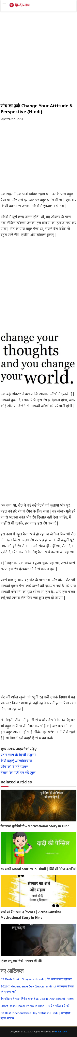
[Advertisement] (38, 53)
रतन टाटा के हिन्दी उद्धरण (18, 754)
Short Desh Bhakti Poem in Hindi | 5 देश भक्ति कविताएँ (35, 1006)
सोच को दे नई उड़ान (14, 766)
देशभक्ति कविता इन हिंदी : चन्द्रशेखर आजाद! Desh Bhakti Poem (37, 999)
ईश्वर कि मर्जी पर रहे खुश (18, 772)
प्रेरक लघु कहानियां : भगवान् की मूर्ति (21, 960)
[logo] (20, 6)
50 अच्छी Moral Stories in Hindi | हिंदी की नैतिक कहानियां (38, 869)
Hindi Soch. (61, 1031)
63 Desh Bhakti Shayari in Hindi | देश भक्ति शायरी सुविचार (36, 979)
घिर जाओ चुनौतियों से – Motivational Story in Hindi (35, 826)
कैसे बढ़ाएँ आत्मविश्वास (16, 760)
